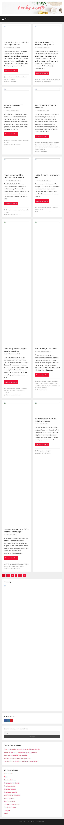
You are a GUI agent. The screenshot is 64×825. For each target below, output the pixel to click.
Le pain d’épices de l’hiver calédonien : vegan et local (21, 761)
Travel (41, 209)
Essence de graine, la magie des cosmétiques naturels (22, 749)
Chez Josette (41, 79)
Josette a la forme (10, 780)
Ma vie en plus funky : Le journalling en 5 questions (20, 752)
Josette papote (49, 79)
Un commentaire (11, 81)
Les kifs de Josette (10, 807)
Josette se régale (46, 451)
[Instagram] (8, 720)
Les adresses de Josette (46, 147)
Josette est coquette (10, 792)
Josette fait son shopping (42, 145)
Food (7, 140)
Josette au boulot (9, 786)
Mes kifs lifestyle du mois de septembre (17, 758)
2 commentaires (42, 151)
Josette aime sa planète (13, 77)
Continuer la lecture (11, 71)
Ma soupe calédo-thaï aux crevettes (15, 755)
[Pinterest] (11, 720)
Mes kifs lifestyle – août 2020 (45, 349)
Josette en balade (54, 142)
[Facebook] (5, 720)
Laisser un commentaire (44, 81)
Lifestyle (12, 79)
